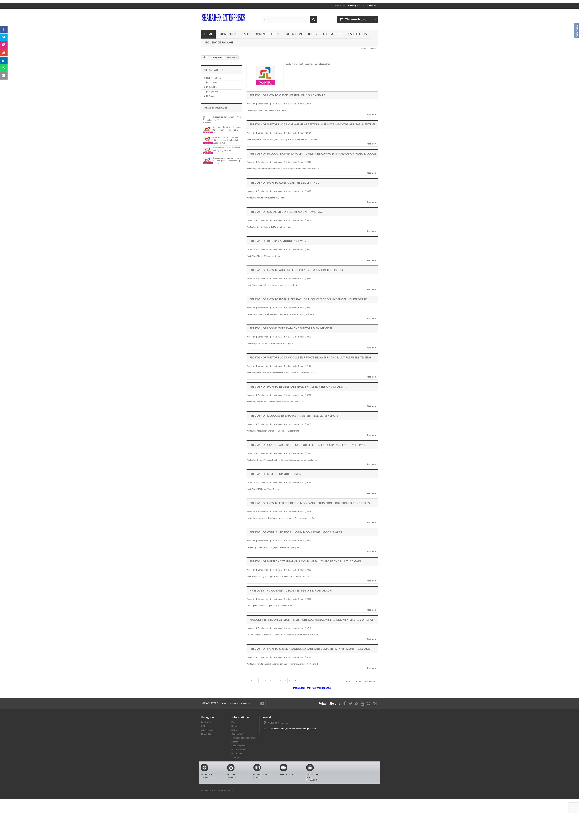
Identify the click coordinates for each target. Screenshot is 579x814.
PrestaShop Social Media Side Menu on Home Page (286, 212)
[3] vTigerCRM (212, 91)
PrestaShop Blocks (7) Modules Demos (278, 241)
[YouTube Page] (4, 52)
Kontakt (363, 49)
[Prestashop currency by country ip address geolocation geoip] (208, 160)
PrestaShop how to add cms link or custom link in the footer (296, 270)
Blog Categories (216, 70)
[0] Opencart (211, 96)
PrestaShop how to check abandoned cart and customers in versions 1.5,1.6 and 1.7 (312, 649)
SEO (246, 34)
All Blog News (216, 57)
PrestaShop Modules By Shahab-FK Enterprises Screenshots (294, 415)
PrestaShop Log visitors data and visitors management (291, 328)
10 (295, 680)
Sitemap (372, 49)
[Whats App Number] (4, 68)
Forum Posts (332, 34)
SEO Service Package (219, 42)
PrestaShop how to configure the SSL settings (284, 182)
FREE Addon (293, 34)
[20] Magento (212, 82)
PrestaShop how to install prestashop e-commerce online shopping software (308, 299)
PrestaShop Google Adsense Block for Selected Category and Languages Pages (308, 445)
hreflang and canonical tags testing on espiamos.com (291, 590)
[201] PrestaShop (213, 78)
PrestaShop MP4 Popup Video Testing (276, 474)
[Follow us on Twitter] (4, 37)
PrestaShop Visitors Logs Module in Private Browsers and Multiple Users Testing (310, 357)
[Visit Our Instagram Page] (4, 45)
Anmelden (371, 5)
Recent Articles (215, 107)
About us (235, 742)
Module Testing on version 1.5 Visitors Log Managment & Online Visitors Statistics (311, 619)
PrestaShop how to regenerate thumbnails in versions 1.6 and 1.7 (299, 386)
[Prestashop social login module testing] (208, 150)
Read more (371, 115)
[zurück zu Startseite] (204, 57)
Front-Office (228, 34)
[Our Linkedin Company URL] (4, 60)
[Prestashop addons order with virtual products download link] (208, 140)
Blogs (312, 34)
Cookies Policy (237, 734)
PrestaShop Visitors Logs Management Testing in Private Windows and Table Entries (312, 124)
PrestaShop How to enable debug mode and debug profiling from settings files (310, 503)
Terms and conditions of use (243, 738)
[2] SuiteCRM (211, 87)
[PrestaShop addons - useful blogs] (229, 18)
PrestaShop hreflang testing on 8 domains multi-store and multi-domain (305, 561)
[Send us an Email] (4, 76)
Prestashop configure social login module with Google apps (296, 532)
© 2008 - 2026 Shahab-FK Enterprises (217, 790)
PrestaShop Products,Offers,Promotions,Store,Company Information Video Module (313, 153)
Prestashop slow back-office (225, 117)
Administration (267, 34)
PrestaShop (277, 104)
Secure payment (238, 746)
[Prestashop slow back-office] (208, 119)
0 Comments (291, 104)
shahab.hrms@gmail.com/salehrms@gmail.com (295, 729)
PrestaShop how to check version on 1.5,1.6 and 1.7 (287, 95)
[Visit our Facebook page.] (4, 29)
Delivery (234, 730)
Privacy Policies (238, 749)
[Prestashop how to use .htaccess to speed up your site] (208, 130)
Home (208, 34)
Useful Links (357, 34)
